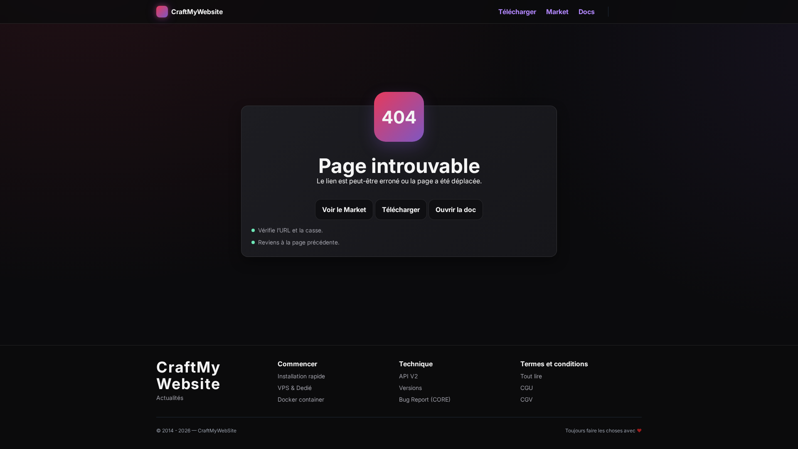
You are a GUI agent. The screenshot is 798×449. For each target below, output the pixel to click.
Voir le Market (344, 209)
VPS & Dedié (295, 387)
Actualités (169, 397)
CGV (526, 399)
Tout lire (531, 376)
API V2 (408, 376)
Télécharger (517, 11)
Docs (587, 11)
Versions (410, 387)
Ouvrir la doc (456, 209)
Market (557, 11)
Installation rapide (301, 376)
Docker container (301, 399)
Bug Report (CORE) (425, 399)
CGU (526, 387)
